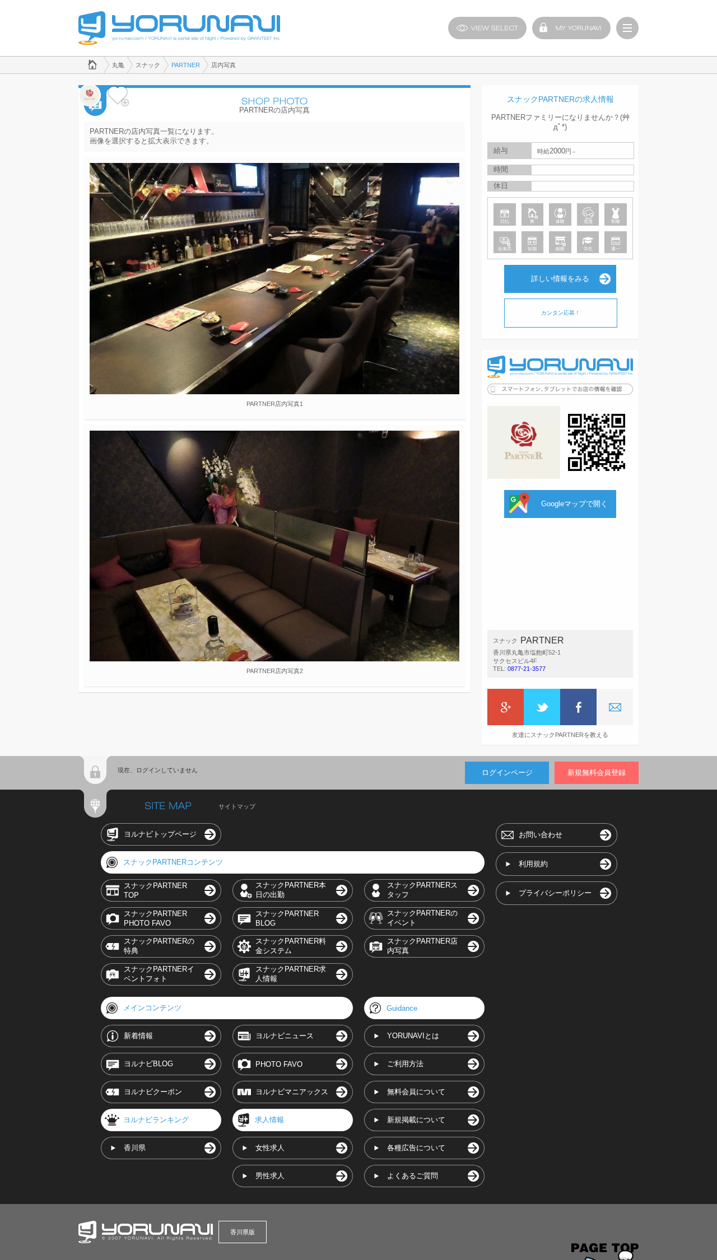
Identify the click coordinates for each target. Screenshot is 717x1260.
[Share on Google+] (505, 707)
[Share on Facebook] (578, 707)
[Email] (615, 707)
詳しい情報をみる (560, 278)
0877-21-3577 (527, 668)
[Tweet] (542, 707)
